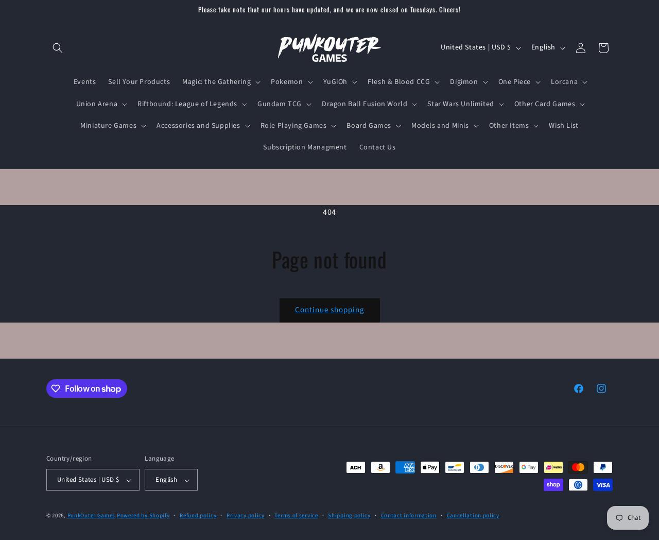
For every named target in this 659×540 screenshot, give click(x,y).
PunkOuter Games (91, 516)
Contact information (409, 515)
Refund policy (198, 515)
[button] (57, 48)
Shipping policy (349, 515)
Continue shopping (330, 310)
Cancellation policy (473, 515)
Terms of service (296, 515)
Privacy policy (246, 515)
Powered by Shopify (143, 516)
